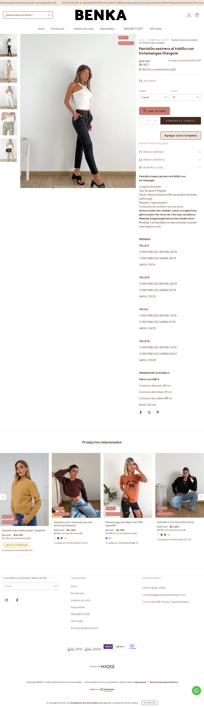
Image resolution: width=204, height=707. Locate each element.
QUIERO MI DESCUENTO (102, 70)
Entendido (149, 703)
